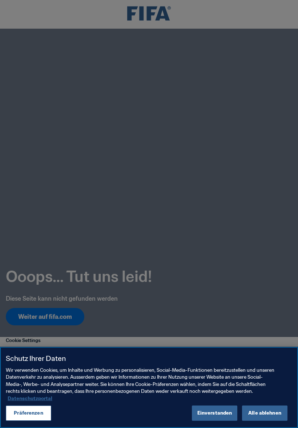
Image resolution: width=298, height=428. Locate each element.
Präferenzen (28, 413)
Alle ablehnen (264, 413)
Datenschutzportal (30, 398)
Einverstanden (214, 413)
